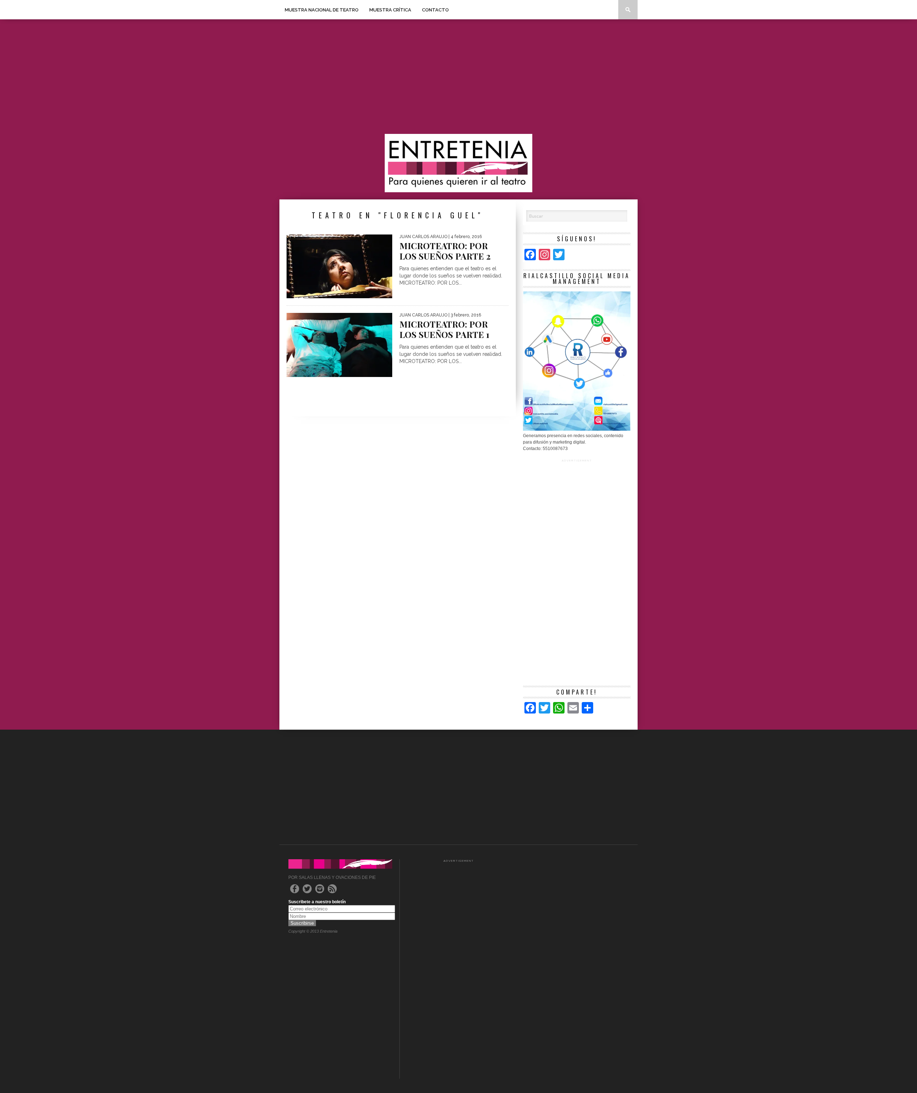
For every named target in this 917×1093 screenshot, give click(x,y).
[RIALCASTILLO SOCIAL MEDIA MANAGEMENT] (576, 429)
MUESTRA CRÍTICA (390, 10)
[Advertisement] (458, 76)
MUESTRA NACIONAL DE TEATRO (322, 10)
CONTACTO (435, 10)
